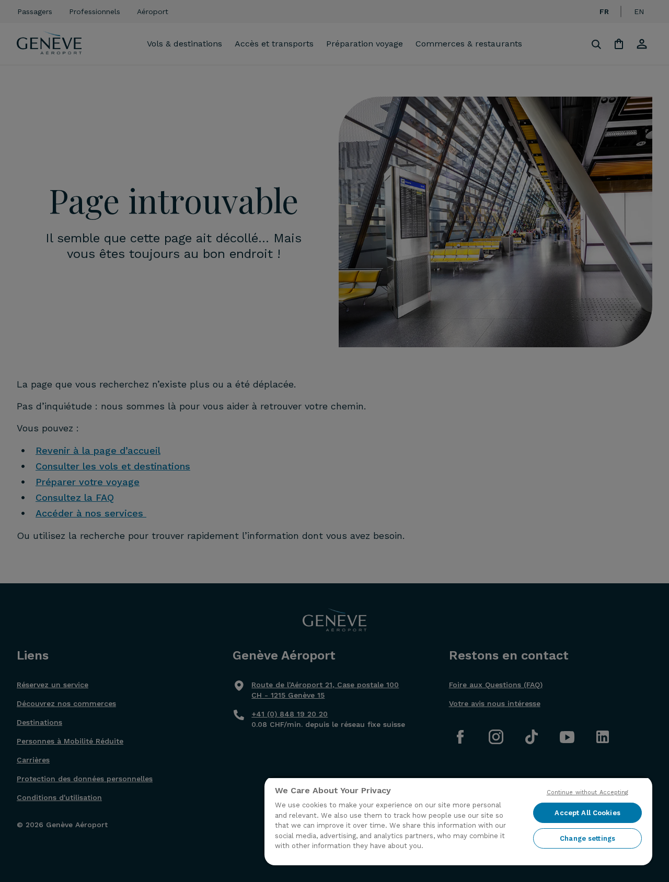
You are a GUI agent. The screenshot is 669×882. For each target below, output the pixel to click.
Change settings (587, 838)
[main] (458, 820)
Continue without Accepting (588, 792)
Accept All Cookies (587, 813)
